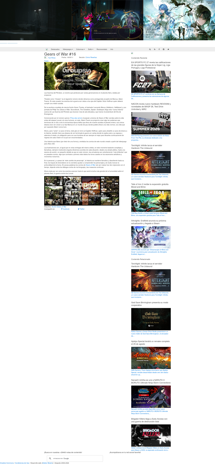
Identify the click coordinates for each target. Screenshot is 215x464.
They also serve (76, 118)
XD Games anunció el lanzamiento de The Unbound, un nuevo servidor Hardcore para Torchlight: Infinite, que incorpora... (150, 176)
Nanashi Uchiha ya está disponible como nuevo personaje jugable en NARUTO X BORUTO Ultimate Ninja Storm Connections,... (149, 411)
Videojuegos (67, 49)
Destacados (55, 49)
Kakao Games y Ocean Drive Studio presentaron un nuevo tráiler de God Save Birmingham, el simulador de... (149, 333)
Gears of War (90, 165)
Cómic (88, 57)
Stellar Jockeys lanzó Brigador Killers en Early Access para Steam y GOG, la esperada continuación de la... (150, 449)
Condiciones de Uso (22, 463)
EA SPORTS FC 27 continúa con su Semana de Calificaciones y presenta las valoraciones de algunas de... (150, 96)
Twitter (82, 209)
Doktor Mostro (48, 463)
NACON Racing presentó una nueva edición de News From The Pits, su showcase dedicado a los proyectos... (150, 137)
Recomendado (102, 49)
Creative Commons (7, 463)
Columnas (80, 49)
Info (111, 49)
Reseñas (93, 57)
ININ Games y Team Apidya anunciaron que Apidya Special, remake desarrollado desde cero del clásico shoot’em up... (149, 372)
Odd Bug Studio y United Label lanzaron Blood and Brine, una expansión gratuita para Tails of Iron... (149, 214)
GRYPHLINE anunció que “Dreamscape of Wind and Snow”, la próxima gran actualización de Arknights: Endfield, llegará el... (149, 252)
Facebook (65, 209)
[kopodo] (46, 49)
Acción (54, 207)
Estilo (90, 49)
